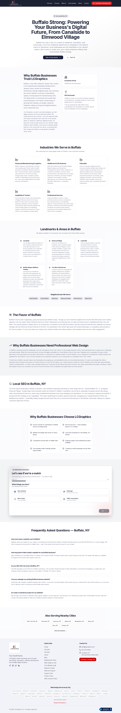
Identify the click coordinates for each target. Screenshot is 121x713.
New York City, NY (32, 621)
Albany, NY (68, 621)
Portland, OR (65, 696)
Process (57, 3)
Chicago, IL (106, 693)
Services (49, 3)
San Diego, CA (76, 693)
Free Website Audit (50, 665)
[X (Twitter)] (16, 665)
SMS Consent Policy (50, 678)
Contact (86, 3)
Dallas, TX (92, 693)
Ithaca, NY (91, 621)
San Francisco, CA (66, 693)
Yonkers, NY (65, 625)
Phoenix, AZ (49, 696)
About (80, 3)
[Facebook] (10, 665)
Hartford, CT (40, 693)
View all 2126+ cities (60, 699)
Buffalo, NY (25, 691)
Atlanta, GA (27, 696)
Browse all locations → (60, 702)
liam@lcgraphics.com (88, 647)
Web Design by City (50, 663)
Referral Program (49, 671)
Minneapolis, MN (74, 696)
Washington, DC (92, 696)
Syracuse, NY (57, 621)
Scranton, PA (15, 693)
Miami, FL (99, 693)
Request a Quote (49, 668)
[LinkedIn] (19, 665)
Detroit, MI (34, 696)
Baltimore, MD (83, 696)
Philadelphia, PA (96, 691)
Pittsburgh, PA (105, 691)
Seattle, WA (42, 696)
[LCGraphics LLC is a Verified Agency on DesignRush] (105, 709)
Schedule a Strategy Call (103, 3)
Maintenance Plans (50, 660)
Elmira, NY (79, 691)
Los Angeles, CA (56, 693)
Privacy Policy (48, 676)
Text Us (72, 57)
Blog (45, 657)
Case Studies (72, 3)
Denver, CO (57, 696)
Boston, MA (48, 693)
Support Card (48, 673)
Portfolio (47, 652)
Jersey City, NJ (31, 693)
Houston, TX (85, 693)
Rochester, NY (45, 621)
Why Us (64, 3)
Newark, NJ (23, 693)
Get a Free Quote (52, 57)
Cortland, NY (87, 691)
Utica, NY (55, 625)
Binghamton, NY (79, 621)
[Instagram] (13, 665)
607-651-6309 (85, 650)
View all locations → (60, 631)
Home (46, 647)
